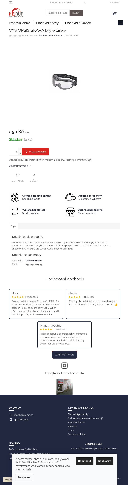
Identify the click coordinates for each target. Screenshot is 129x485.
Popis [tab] (13, 226)
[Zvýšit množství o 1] (20, 150)
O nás (71, 430)
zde (29, 469)
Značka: (72, 35)
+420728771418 (21, 419)
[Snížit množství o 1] (20, 153)
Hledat (76, 13)
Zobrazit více (64, 354)
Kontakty (72, 426)
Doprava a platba (77, 434)
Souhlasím (104, 461)
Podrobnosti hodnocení (51, 35)
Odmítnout (84, 461)
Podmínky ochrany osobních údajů (85, 418)
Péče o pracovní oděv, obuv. (23, 449)
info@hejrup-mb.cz (23, 415)
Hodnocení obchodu (64, 279)
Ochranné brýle (34, 260)
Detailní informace (18, 166)
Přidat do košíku (37, 151)
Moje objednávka (76, 422)
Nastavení (24, 477)
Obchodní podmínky (61, 2)
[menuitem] (19, 22)
